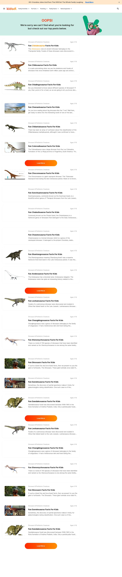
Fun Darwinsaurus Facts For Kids (43, 382)
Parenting (43, 8)
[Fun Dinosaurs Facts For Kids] (15, 363)
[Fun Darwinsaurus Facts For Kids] (15, 383)
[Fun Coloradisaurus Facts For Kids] (15, 147)
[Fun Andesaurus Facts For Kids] (15, 275)
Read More (89, 2)
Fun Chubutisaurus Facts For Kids (43, 212)
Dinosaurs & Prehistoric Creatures (38, 42)
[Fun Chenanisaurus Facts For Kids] (15, 108)
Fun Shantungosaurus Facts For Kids (45, 254)
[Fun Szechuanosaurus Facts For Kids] (15, 194)
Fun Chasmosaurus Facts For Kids (44, 235)
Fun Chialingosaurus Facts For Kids (44, 84)
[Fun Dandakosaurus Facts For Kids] (15, 402)
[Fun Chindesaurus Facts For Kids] (15, 47)
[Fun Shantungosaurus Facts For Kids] (15, 255)
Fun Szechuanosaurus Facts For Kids (45, 193)
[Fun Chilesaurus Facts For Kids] (15, 66)
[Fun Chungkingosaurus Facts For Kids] (15, 321)
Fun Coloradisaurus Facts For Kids (44, 146)
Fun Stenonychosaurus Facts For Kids (45, 340)
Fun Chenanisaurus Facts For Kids (44, 107)
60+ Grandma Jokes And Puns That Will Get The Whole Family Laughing (56, 2)
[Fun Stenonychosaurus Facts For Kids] (15, 341)
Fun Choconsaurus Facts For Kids (43, 173)
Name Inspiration (65, 8)
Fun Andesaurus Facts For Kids (42, 274)
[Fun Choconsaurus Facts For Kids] (15, 174)
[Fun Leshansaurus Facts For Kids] (15, 302)
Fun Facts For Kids (43, 46)
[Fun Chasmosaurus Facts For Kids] (15, 236)
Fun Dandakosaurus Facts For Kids (44, 401)
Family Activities (23, 8)
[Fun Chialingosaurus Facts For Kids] (15, 86)
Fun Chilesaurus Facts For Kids (42, 65)
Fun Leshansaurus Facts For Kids (43, 301)
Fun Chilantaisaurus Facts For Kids (44, 127)
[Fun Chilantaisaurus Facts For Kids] (15, 128)
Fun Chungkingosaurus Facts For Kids (45, 320)
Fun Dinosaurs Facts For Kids (41, 362)
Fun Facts (34, 8)
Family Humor (53, 8)
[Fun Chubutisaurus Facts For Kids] (15, 213)
